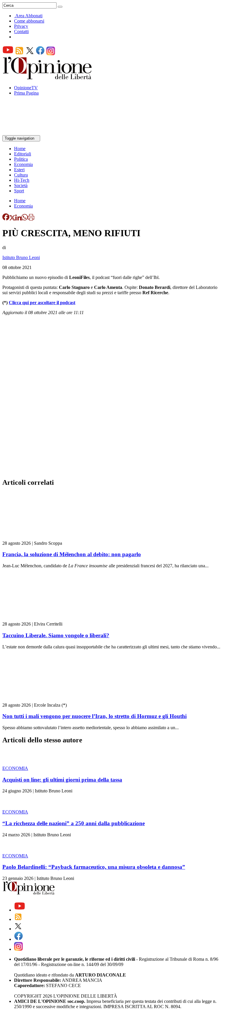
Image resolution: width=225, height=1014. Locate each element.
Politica (21, 159)
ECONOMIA (15, 768)
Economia (23, 164)
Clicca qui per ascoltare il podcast (42, 302)
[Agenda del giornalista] (28, 132)
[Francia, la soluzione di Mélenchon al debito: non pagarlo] (37, 537)
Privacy (21, 26)
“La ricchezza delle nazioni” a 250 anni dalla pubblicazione (73, 823)
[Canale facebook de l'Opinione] (40, 53)
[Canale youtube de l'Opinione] (7, 53)
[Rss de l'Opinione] (19, 53)
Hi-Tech (21, 180)
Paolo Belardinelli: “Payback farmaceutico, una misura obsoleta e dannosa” (93, 867)
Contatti (21, 31)
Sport (19, 190)
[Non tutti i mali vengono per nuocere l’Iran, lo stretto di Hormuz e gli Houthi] (37, 699)
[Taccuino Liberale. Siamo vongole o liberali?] (37, 618)
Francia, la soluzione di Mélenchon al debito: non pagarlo (71, 554)
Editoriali (22, 153)
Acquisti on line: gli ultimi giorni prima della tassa (62, 780)
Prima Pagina (26, 92)
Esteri (19, 169)
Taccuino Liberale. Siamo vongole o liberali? (55, 635)
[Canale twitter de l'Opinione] (30, 53)
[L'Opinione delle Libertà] (47, 77)
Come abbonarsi (29, 20)
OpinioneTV (26, 87)
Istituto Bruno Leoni (21, 257)
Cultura (21, 174)
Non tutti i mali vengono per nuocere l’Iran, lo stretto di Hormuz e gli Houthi (94, 716)
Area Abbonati (28, 15)
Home (19, 148)
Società (21, 185)
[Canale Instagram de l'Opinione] (50, 53)
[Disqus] (112, 398)
